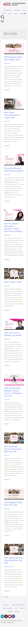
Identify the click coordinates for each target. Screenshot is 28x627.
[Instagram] (6, 616)
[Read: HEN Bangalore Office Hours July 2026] (14, 493)
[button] (25, 13)
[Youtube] (9, 616)
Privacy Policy (5, 605)
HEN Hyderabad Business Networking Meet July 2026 (12, 449)
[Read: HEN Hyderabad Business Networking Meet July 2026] (14, 438)
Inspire (4, 13)
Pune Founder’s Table (12, 282)
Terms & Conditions (7, 608)
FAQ (16, 608)
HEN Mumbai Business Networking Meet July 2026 (13, 560)
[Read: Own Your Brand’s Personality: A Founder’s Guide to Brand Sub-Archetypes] (14, 215)
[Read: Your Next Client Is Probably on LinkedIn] (14, 324)
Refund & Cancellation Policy (19, 605)
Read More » (7, 89)
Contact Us (17, 611)
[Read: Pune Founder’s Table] (14, 273)
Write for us (22, 608)
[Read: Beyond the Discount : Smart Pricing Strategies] (14, 159)
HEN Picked (17, 10)
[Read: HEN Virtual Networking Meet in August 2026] (14, 104)
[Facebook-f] (13, 616)
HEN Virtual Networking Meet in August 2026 (12, 115)
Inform (10, 13)
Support (22, 13)
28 (5, 597)
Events (24, 10)
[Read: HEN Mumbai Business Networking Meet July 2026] (14, 549)
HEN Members (7, 10)
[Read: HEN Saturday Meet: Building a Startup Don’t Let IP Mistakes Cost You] (14, 379)
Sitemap (10, 611)
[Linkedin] (2, 616)
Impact (16, 13)
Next (8, 597)
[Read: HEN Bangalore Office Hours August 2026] (14, 48)
